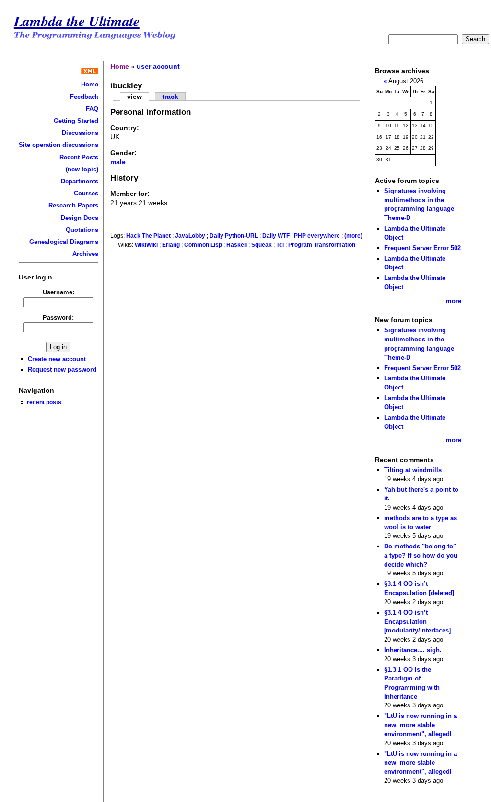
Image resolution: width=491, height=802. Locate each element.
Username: (58, 292)
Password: (58, 317)
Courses (86, 193)
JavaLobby (190, 236)
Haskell (236, 245)
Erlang (171, 245)
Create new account (57, 359)
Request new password (62, 369)
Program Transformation (321, 245)
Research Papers (73, 205)
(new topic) (82, 169)
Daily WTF (276, 236)
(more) (353, 236)
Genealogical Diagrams (63, 241)
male (118, 162)
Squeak (261, 245)
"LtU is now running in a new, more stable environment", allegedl (420, 724)
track (170, 96)
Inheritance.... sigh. (413, 650)
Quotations (82, 229)
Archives (85, 253)
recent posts (44, 402)
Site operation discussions (58, 144)
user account (158, 66)
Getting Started (76, 120)
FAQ (92, 108)
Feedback (84, 96)
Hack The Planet (148, 236)
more (453, 300)
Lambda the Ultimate (77, 21)
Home (89, 84)
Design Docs (79, 217)
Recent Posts (78, 157)
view (134, 96)
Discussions (80, 132)
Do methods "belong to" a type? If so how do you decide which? (420, 555)
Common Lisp (203, 245)
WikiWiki (146, 245)
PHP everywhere (317, 236)
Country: (124, 128)
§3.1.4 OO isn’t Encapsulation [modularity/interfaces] (417, 621)
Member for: (130, 193)
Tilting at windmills (413, 470)
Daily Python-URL (234, 236)
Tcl (280, 245)
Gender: (123, 153)
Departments (79, 181)
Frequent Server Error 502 (422, 248)
